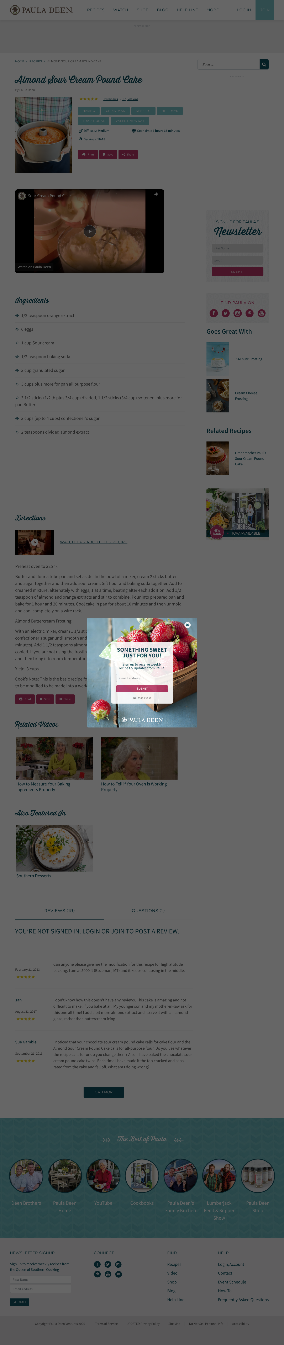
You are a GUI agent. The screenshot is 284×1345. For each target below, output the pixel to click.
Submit (142, 688)
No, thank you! (142, 698)
